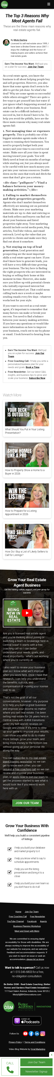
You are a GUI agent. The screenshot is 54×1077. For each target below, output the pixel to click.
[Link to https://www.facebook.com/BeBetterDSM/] (31, 1033)
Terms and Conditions (34, 1042)
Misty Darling (20, 40)
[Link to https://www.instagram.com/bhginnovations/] (42, 1033)
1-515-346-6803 (23, 972)
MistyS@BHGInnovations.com (27, 994)
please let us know (35, 959)
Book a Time (32, 367)
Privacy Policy (15, 1042)
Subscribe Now (37, 378)
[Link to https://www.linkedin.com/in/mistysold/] (36, 1033)
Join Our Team (36, 66)
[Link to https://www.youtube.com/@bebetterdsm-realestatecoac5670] (25, 1033)
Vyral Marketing (38, 1049)
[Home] (4, 3)
